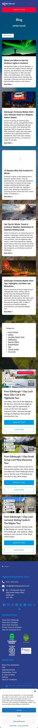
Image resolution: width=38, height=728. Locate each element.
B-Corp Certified (8, 675)
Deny (19, 716)
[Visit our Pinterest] (21, 605)
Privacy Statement (23, 725)
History (10, 335)
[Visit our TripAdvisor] (30, 605)
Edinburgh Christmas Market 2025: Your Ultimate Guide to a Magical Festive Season (19, 115)
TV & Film (12, 352)
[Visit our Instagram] (12, 605)
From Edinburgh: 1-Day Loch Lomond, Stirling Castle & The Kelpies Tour (18, 520)
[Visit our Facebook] (4, 605)
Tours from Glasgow (10, 622)
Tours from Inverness (10, 625)
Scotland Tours (9, 614)
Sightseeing (12, 340)
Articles (5, 677)
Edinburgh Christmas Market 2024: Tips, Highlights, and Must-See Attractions (19, 283)
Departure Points (8, 670)
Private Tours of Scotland (12, 627)
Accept (19, 710)
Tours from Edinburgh (10, 620)
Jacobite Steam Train (16, 337)
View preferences (19, 721)
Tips (9, 347)
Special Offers (13, 342)
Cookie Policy (13, 725)
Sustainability (13, 344)
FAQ (3, 667)
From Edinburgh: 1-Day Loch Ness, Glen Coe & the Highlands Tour (18, 394)
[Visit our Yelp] (34, 605)
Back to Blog (8, 36)
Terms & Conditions (9, 680)
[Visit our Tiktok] (25, 605)
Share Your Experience (10, 665)
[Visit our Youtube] (19, 609)
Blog (7, 566)
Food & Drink (13, 332)
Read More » (8, 84)
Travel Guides (13, 349)
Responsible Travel (9, 672)
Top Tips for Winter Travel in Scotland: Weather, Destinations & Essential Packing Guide (18, 227)
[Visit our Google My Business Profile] (8, 605)
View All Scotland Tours (11, 630)
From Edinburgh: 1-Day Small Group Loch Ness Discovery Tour (19, 460)
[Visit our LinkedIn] (16, 605)
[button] (35, 691)
